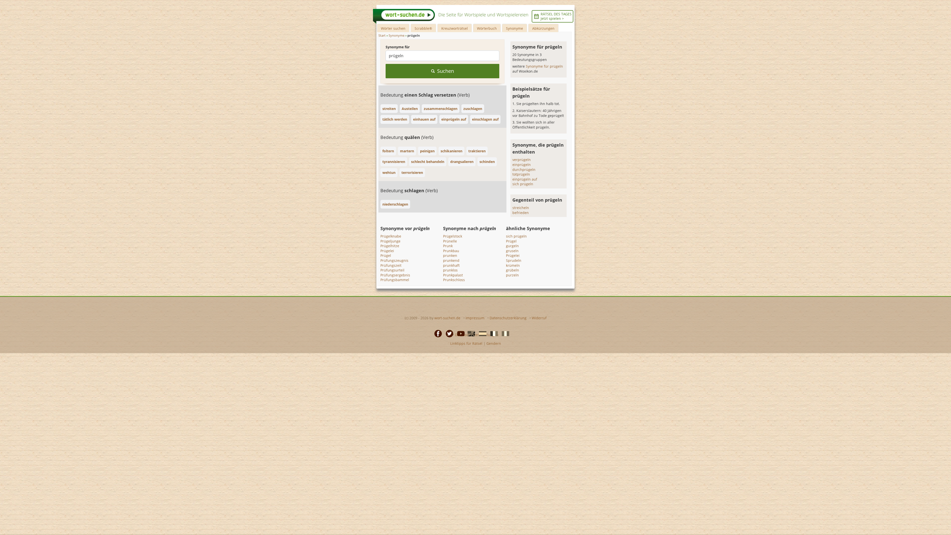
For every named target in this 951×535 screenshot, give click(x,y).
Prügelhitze (389, 245)
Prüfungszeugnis (394, 260)
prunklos (450, 270)
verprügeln (521, 159)
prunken (450, 255)
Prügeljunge (390, 241)
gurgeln (512, 245)
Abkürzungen (543, 28)
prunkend (451, 260)
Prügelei (387, 250)
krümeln (513, 265)
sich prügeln (522, 184)
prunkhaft (451, 265)
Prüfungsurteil (392, 270)
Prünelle (450, 241)
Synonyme (514, 28)
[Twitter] (448, 333)
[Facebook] (436, 333)
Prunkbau (451, 250)
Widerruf (539, 318)
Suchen (445, 71)
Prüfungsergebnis (395, 275)
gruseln (512, 250)
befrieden (520, 212)
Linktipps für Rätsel (466, 343)
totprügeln (521, 174)
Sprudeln (513, 260)
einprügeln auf (524, 179)
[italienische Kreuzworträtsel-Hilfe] (504, 333)
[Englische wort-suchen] (470, 333)
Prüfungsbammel (394, 279)
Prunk (448, 245)
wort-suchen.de (447, 318)
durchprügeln (523, 169)
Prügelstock (452, 236)
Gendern (493, 343)
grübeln (512, 270)
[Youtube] (459, 333)
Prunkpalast (453, 275)
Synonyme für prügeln (544, 66)
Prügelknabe (390, 236)
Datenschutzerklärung (508, 318)
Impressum (475, 318)
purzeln (512, 275)
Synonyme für (398, 47)
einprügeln (521, 164)
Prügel (385, 255)
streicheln (520, 207)
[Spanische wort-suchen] (481, 333)
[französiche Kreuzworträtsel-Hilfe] (492, 333)
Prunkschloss (454, 279)
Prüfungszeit (390, 265)
